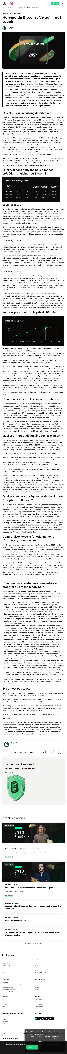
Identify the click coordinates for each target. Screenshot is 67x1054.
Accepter (32, 1047)
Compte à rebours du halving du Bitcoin (34, 160)
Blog (11, 7)
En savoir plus (38, 1034)
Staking (37, 965)
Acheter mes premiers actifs (9, 989)
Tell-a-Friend (38, 970)
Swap (36, 989)
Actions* (4, 967)
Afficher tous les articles (33, 943)
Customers (5, 1021)
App (3, 1006)
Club (36, 982)
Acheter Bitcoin (39, 999)
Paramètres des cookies (34, 1041)
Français (6, 1033)
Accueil (4, 7)
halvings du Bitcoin (29, 681)
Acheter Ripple (39, 1006)
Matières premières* (7, 974)
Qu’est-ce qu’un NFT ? (8, 991)
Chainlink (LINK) (42, 667)
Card (3, 999)
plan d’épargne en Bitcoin (25, 609)
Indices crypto (6, 965)
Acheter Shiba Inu (39, 1002)
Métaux (4, 972)
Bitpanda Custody (7, 1009)
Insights (4, 1026)
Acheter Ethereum (39, 1004)
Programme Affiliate (40, 972)
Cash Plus (37, 963)
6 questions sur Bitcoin (8, 987)
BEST (36, 967)
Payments (37, 985)
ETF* (3, 970)
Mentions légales (10, 1044)
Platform (4, 1019)
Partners (4, 1023)
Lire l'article (8, 772)
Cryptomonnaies (6, 963)
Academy (5, 982)
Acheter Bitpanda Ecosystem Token (44, 1009)
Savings (37, 987)
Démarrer (55, 3)
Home (4, 1016)
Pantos (4, 1004)
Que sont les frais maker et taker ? (11, 985)
